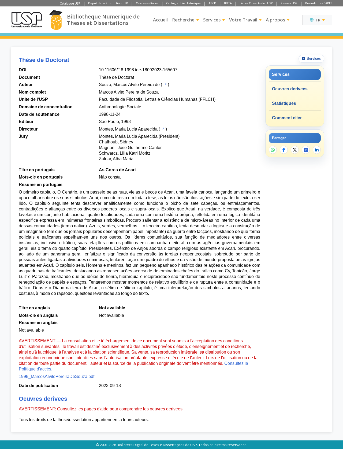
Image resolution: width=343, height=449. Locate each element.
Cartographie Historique (183, 3)
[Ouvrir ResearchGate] (306, 150)
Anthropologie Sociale (120, 107)
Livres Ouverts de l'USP (256, 3)
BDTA (228, 3)
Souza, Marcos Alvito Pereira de (129, 84)
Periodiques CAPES (318, 3)
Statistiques (284, 103)
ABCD (212, 3)
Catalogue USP (70, 3)
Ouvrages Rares (147, 3)
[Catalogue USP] (165, 84)
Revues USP (289, 3)
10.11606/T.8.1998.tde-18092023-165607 (138, 70)
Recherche (183, 20)
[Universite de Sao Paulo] (26, 20)
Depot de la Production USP (108, 3)
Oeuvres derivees (290, 89)
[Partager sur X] (295, 150)
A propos (275, 20)
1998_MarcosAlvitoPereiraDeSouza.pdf (56, 376)
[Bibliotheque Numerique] (56, 20)
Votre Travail (243, 20)
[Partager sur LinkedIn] (317, 150)
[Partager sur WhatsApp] (273, 150)
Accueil (160, 20)
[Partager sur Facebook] (284, 150)
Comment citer (287, 118)
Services (212, 20)
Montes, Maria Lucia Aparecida (128, 129)
